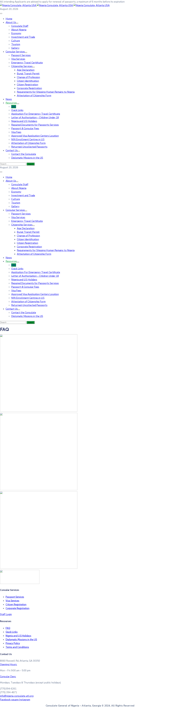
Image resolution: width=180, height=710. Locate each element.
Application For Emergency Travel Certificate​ (35, 114)
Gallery (15, 48)
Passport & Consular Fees (25, 128)
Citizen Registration (27, 84)
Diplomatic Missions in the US (27, 157)
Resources (11, 103)
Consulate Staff (19, 26)
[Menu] (17, 23)
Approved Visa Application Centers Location (35, 135)
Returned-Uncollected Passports (29, 146)
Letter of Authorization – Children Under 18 (35, 117)
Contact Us (12, 150)
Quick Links (17, 110)
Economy (16, 33)
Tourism (15, 44)
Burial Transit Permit (28, 73)
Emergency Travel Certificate (27, 62)
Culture (15, 40)
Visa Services (18, 59)
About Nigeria (18, 29)
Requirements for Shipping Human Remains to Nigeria (46, 92)
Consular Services (15, 51)
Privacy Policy (13, 643)
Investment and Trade (23, 37)
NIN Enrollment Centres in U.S (27, 139)
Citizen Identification (28, 81)
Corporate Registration (29, 88)
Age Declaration (25, 70)
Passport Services (21, 55)
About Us (11, 22)
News (9, 99)
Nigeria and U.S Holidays (24, 121)
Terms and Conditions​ (17, 647)
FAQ (13, 106)
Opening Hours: (8, 664)
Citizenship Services (21, 66)
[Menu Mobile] (1, 13)
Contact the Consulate (23, 154)
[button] (62, 1)
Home (9, 18)
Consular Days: (8, 676)
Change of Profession (28, 77)
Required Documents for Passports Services (35, 124)
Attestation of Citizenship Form (34, 95)
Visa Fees (16, 132)
